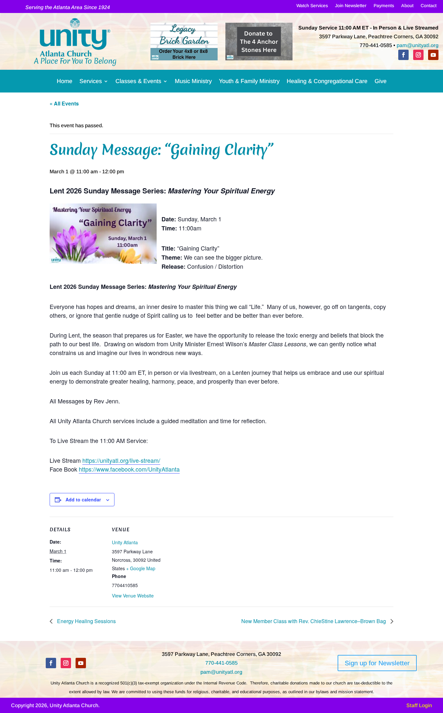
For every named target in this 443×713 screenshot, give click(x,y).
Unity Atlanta (125, 542)
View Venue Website (133, 595)
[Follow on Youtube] (433, 55)
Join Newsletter (350, 7)
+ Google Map (140, 568)
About (407, 7)
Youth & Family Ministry (249, 82)
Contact (429, 7)
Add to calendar (83, 499)
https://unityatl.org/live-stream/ (121, 460)
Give (381, 82)
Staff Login (419, 705)
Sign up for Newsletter (377, 663)
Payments (384, 7)
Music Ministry (193, 82)
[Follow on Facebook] (403, 55)
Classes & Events (138, 82)
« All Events (64, 103)
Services (90, 82)
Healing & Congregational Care (327, 82)
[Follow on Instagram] (418, 55)
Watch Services (312, 7)
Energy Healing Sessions (86, 621)
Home (64, 82)
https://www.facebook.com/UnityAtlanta (129, 469)
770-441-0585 (221, 663)
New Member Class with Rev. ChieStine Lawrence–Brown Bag (314, 621)
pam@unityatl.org (417, 45)
